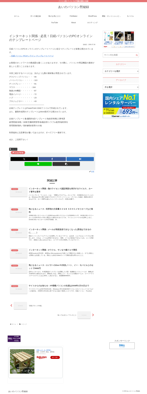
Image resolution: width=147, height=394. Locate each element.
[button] (66, 164)
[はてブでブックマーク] (80, 159)
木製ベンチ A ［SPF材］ (44, 350)
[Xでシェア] (24, 159)
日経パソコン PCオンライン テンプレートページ (32, 56)
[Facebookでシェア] (52, 159)
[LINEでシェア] (38, 164)
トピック (14, 149)
